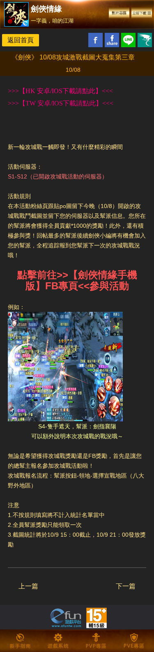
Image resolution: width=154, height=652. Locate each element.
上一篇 (28, 586)
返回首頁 (20, 40)
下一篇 (126, 586)
